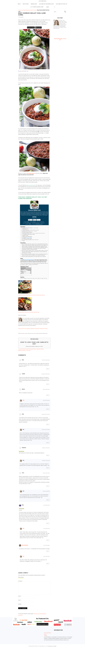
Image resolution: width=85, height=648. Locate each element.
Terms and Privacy (47, 632)
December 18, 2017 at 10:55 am (46, 414)
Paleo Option (30, 333)
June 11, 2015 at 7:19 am (47, 556)
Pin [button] (34, 219)
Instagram (41, 328)
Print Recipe (39, 27)
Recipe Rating (21, 577)
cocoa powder (29, 237)
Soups (35, 333)
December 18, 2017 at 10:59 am (46, 429)
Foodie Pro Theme (52, 646)
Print (31, 219)
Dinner (35, 10)
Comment (20, 581)
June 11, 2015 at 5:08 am (46, 545)
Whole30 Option (44, 333)
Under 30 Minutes (39, 333)
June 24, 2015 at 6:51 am (46, 528)
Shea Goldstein (25, 545)
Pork (33, 333)
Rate (39, 219)
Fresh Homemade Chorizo (29, 259)
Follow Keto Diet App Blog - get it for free (60, 39)
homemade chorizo (31, 173)
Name (19, 596)
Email (19, 600)
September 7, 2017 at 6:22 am (46, 447)
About (45, 634)
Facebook (37, 328)
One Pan (26, 333)
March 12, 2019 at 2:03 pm (46, 389)
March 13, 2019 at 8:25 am (46, 400)
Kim (23, 400)
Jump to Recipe (31, 27)
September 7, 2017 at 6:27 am (46, 460)
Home (19, 10)
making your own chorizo (31, 185)
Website (32, 328)
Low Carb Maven (42, 1)
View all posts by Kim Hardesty (24, 328)
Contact (45, 635)
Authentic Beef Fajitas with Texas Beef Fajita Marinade (28, 312)
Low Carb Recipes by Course (27, 10)
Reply (48, 368)
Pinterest (46, 328)
